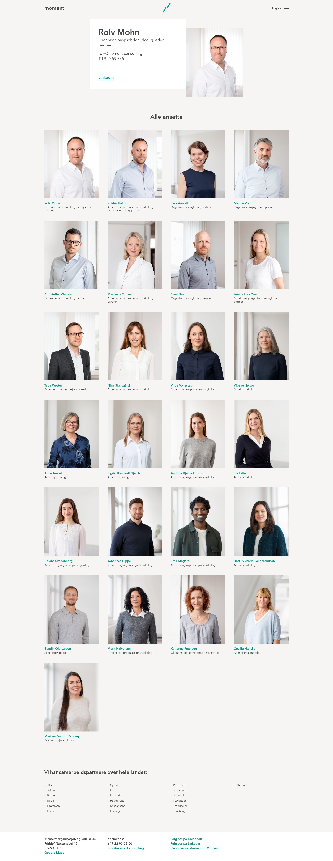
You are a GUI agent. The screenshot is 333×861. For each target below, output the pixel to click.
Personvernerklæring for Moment (195, 848)
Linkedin (106, 78)
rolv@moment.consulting (120, 54)
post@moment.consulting (126, 848)
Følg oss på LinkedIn (185, 843)
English (276, 8)
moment (54, 8)
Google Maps (54, 852)
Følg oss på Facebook (186, 839)
